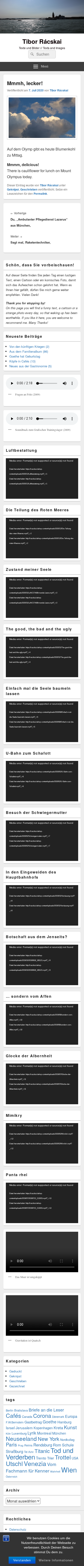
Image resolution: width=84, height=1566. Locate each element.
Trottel (63, 1457)
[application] (42, 478)
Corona (42, 1415)
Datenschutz (17, 1529)
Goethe (49, 1422)
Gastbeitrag (33, 1421)
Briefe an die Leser (46, 1410)
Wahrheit (55, 1471)
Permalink (40, 193)
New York (48, 1438)
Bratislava (21, 1410)
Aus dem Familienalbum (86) (28, 351)
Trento (41, 1457)
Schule (68, 1445)
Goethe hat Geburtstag (24, 356)
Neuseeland (21, 1438)
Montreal (44, 1433)
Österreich (11, 1476)
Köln (8, 1433)
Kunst (70, 1427)
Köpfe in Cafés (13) (22, 361)
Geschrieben (28, 189)
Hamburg (64, 1421)
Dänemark (58, 1417)
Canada (27, 1416)
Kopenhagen (43, 1427)
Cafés (13, 1415)
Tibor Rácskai (42, 41)
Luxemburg (19, 1433)
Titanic (42, 1450)
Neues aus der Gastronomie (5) (30, 366)
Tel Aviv (29, 1452)
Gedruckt (15, 1371)
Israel (10, 1427)
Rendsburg (42, 1445)
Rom (57, 1445)
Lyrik (32, 1433)
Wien (69, 1469)
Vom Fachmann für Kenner (31, 1467)
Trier (50, 1458)
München (59, 1433)
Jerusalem (24, 1427)
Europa (71, 1416)
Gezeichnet (17, 1386)
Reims (28, 1445)
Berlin (9, 1410)
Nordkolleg (67, 1439)
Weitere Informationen (56, 1560)
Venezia (35, 1463)
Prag (20, 1445)
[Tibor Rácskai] (42, 32)
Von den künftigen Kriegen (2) (29, 346)
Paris (11, 1444)
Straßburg (14, 1451)
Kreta (58, 1427)
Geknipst (13, 189)
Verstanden (22, 1560)
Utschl (14, 1463)
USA (75, 1458)
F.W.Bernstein (15, 1422)
